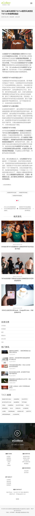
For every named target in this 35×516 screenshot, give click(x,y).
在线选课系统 (16, 399)
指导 (2, 332)
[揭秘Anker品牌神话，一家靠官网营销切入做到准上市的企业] (4, 351)
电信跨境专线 (26, 456)
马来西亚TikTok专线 (23, 192)
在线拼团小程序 (20, 411)
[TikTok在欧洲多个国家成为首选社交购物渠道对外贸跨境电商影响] (17, 263)
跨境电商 (3, 329)
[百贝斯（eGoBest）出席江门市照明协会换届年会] (4, 387)
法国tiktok (28, 411)
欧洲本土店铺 (26, 458)
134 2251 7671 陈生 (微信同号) (21, 492)
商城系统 (9, 460)
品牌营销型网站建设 (6, 414)
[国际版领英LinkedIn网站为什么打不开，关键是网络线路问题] (4, 380)
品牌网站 (9, 458)
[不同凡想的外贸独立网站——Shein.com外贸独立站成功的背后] (4, 366)
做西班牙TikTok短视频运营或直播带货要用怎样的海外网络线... (25, 208)
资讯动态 (9, 481)
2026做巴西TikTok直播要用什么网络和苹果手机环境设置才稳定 (17, 248)
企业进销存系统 (16, 414)
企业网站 (4, 411)
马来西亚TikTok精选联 (17, 195)
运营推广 (9, 456)
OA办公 (27, 405)
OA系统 (3, 405)
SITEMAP (12, 512)
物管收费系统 (5, 408)
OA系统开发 (17, 408)
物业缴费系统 (16, 402)
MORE (17, 499)
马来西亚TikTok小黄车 (11, 192)
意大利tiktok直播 (19, 405)
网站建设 (26, 463)
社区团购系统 (25, 408)
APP (9, 463)
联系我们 (9, 485)
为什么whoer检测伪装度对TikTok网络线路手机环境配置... (10, 208)
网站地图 (18, 512)
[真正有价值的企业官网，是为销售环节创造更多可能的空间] (4, 373)
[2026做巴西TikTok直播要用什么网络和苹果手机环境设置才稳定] (17, 231)
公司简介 (9, 479)
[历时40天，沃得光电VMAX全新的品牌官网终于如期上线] (4, 361)
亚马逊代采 (26, 460)
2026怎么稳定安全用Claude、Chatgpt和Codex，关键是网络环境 (17, 311)
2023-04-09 (4, 17)
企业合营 (26, 470)
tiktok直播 (24, 402)
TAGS (7, 512)
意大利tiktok (24, 399)
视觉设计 (3, 335)
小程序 (8, 461)
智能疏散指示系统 (24, 512)
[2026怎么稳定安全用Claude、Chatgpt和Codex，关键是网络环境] (17, 295)
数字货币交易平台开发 (6, 402)
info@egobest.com (21, 494)
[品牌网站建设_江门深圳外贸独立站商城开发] (6, 3)
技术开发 (26, 472)
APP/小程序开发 (26, 461)
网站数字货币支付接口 (6, 399)
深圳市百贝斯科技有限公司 (14, 508)
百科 (2, 342)
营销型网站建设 (11, 411)
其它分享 (17, 17)
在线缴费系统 (10, 405)
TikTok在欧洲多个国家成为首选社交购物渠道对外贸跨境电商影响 (17, 279)
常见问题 (9, 483)
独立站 (11, 408)
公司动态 (3, 325)
